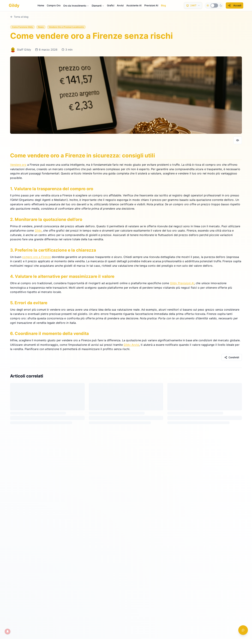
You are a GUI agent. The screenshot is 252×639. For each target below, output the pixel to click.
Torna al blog (21, 16)
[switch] (214, 5)
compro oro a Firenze (36, 256)
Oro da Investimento (74, 5)
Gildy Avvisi (131, 344)
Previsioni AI (151, 5)
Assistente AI (134, 5)
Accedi (237, 5)
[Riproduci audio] (237, 140)
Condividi (234, 357)
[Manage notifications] (7, 631)
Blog (163, 5)
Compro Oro (54, 5)
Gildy (38, 230)
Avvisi (120, 5)
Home (41, 5)
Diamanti (96, 5)
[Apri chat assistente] (243, 630)
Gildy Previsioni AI (182, 283)
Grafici (110, 5)
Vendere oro (18, 164)
